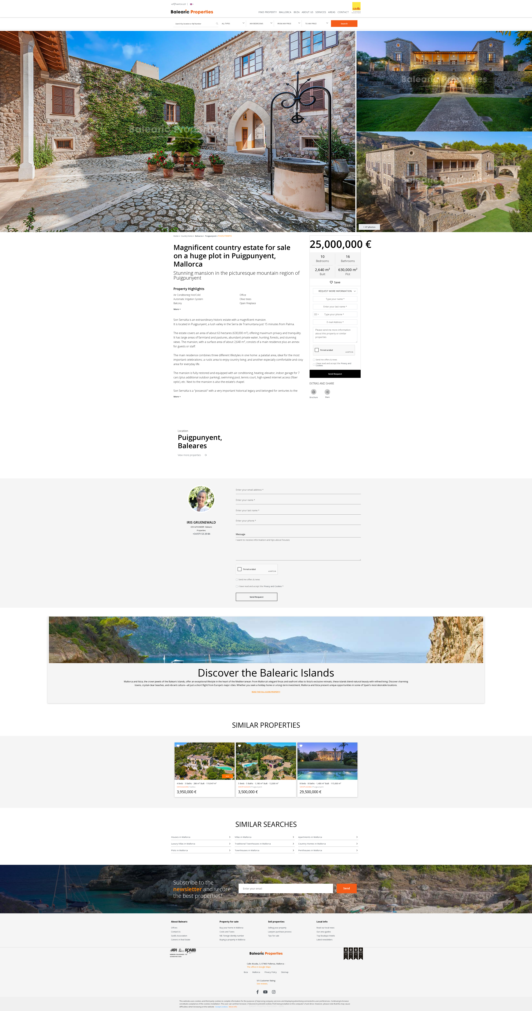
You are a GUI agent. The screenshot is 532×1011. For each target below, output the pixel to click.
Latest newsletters (324, 939)
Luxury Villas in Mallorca (183, 843)
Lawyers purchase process (279, 931)
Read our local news (325, 927)
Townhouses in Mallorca (247, 850)
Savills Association (179, 935)
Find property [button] (268, 12)
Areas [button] (331, 12)
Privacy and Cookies (273, 586)
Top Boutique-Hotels (326, 935)
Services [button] (320, 12)
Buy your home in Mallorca (231, 927)
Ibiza (297, 12)
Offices (174, 927)
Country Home (187, 236)
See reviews (262, 983)
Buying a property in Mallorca (232, 939)
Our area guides (324, 931)
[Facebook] (257, 992)
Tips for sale (273, 935)
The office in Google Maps (259, 967)
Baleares (199, 236)
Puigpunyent (210, 236)
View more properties (190, 455)
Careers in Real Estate (180, 939)
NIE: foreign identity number (232, 935)
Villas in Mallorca (243, 837)
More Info (233, 1006)
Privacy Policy (270, 972)
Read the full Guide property (266, 692)
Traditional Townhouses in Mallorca (253, 843)
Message (240, 534)
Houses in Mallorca (180, 837)
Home (175, 236)
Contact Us (176, 931)
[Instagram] (274, 992)
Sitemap (284, 972)
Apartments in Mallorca (310, 837)
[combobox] (316, 314)
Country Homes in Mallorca (312, 843)
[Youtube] (265, 992)
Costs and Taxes (227, 931)
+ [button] (178, 4)
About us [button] (307, 12)
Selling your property (277, 927)
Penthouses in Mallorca (310, 850)
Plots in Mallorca (179, 850)
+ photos (369, 227)
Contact (343, 12)
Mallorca (285, 12)
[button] (191, 4)
